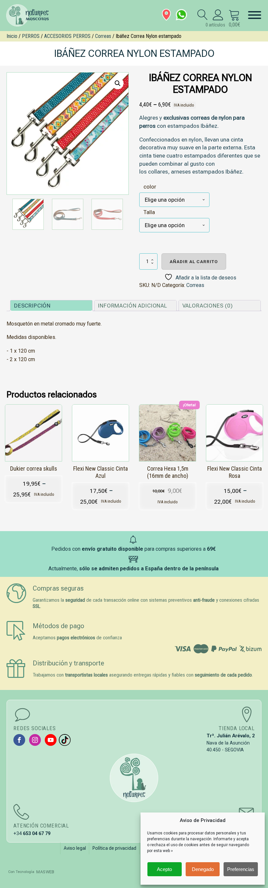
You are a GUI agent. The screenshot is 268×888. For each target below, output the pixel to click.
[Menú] (254, 15)
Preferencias (240, 869)
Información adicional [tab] (132, 305)
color (149, 186)
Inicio (12, 36)
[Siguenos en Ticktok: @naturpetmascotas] (65, 740)
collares (158, 171)
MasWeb (45, 871)
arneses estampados (197, 171)
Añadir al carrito (194, 261)
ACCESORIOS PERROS (67, 36)
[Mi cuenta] (218, 14)
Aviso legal (75, 848)
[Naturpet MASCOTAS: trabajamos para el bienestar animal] (31, 15)
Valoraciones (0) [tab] (207, 305)
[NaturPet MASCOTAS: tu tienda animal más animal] (134, 777)
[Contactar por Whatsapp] (181, 15)
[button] (118, 83)
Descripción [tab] (32, 305)
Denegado (203, 869)
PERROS (31, 36)
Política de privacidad (114, 848)
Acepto (164, 869)
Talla (149, 212)
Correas (103, 36)
